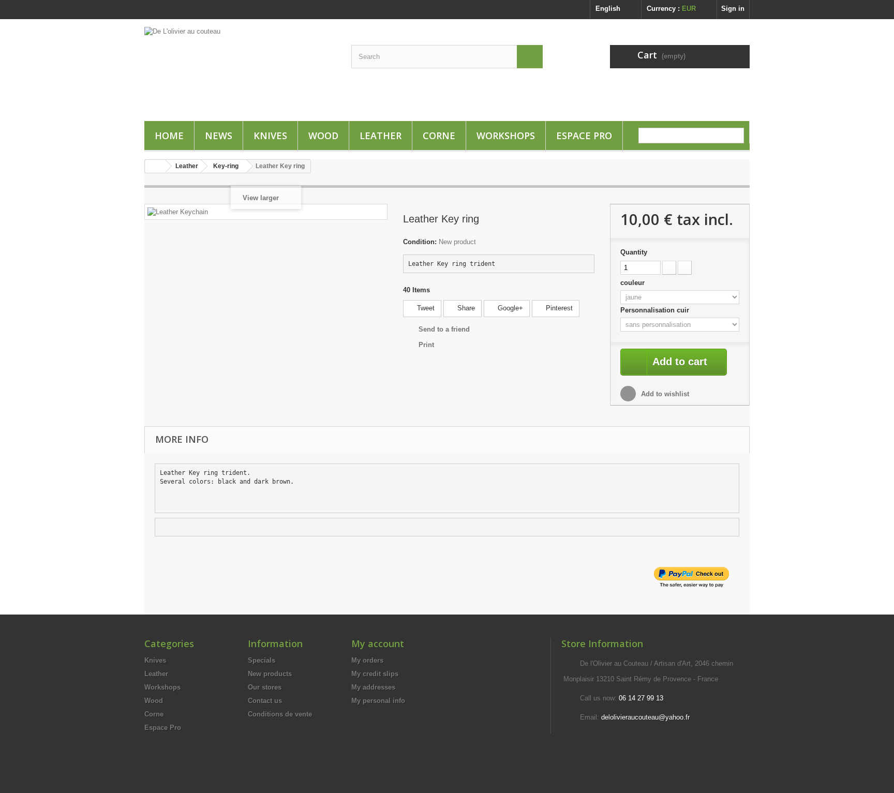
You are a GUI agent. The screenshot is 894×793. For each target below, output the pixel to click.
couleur (633, 283)
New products (270, 674)
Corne (439, 135)
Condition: (420, 242)
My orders (367, 660)
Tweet (425, 308)
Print (426, 345)
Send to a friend (444, 329)
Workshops (505, 135)
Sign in (732, 8)
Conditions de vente (280, 714)
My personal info (378, 701)
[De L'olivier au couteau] (240, 74)
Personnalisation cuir (655, 310)
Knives (270, 135)
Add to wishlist (664, 394)
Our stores (264, 687)
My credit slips (374, 674)
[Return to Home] (155, 166)
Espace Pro (584, 135)
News (218, 135)
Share (465, 308)
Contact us (265, 701)
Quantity (633, 252)
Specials (261, 660)
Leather (380, 135)
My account (377, 643)
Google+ (509, 308)
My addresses (373, 687)
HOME (169, 135)
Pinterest (558, 308)
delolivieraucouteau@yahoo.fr (645, 717)
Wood (323, 135)
